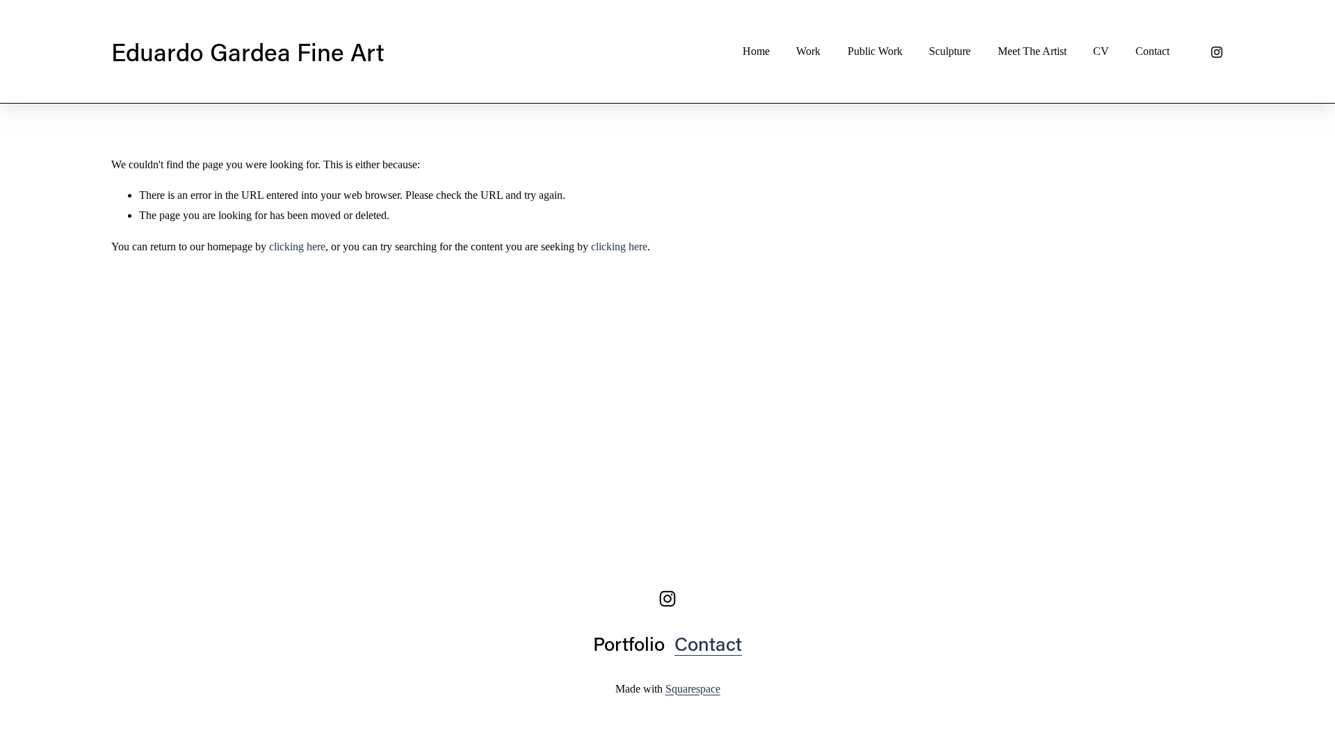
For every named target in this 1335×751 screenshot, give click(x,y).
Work (808, 51)
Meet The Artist (1032, 51)
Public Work (875, 51)
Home (756, 51)
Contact (1152, 51)
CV (1101, 51)
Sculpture (950, 51)
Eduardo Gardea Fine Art (248, 51)
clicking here (297, 246)
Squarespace (692, 689)
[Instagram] (1217, 52)
